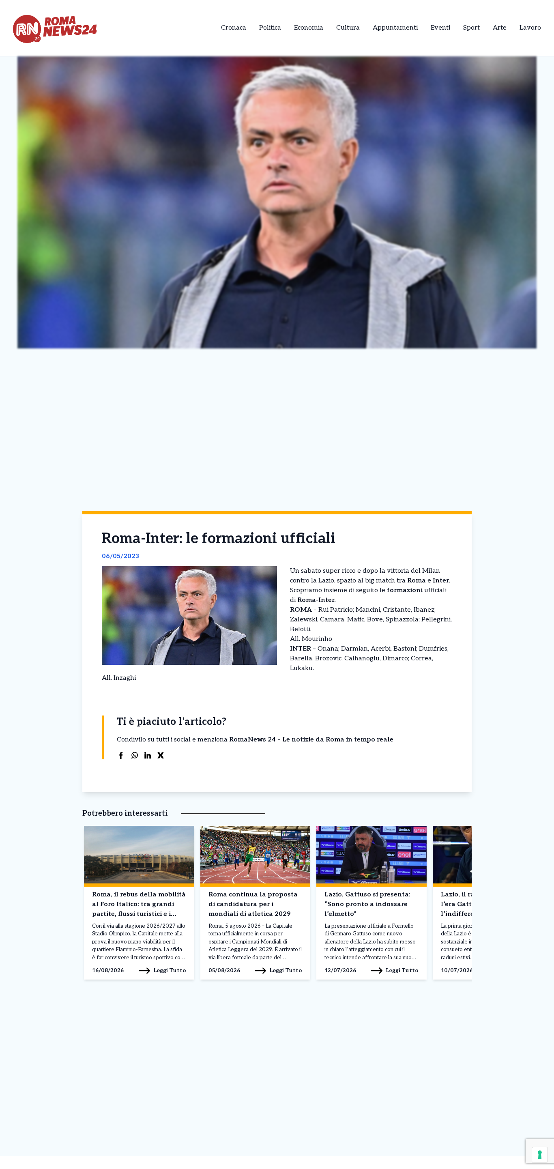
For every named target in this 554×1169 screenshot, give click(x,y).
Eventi (440, 28)
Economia (308, 28)
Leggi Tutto (169, 970)
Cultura (348, 28)
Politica (270, 28)
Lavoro (530, 28)
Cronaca (233, 28)
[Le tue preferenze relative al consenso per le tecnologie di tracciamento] (540, 1155)
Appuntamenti (395, 28)
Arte (500, 28)
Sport (471, 28)
